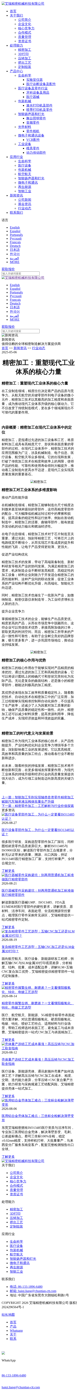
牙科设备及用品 (37, 92)
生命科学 (24, 75)
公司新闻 (24, 199)
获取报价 (8, 269)
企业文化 (24, 24)
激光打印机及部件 (39, 105)
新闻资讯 (16, 195)
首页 (13, 11)
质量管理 (24, 37)
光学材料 (24, 127)
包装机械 (24, 101)
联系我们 (16, 212)
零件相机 (32, 131)
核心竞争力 (26, 28)
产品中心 (16, 71)
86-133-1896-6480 (14, 1375)
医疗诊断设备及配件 (41, 84)
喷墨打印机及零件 (39, 109)
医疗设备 (24, 165)
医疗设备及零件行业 (33, 88)
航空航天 (24, 174)
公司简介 (24, 19)
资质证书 (24, 41)
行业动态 (24, 208)
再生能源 (24, 187)
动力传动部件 (36, 152)
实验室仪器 (34, 79)
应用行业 (16, 157)
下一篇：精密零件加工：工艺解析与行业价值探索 (38, 806)
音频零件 (32, 122)
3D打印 (23, 54)
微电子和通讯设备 (31, 135)
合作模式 (24, 32)
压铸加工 (24, 58)
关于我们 (16, 15)
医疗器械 (32, 97)
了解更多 (8, 870)
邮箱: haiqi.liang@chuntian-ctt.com (33, 1291)
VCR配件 (33, 139)
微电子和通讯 (28, 182)
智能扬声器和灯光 (31, 114)
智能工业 (24, 191)
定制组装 (24, 67)
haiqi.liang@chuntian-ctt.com (21, 1387)
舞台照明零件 (36, 118)
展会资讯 (24, 204)
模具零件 (32, 148)
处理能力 (16, 45)
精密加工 (24, 49)
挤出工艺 (24, 62)
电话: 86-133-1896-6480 (26, 1286)
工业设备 (24, 144)
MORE (15, 262)
